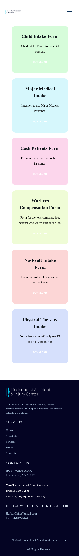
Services (10, 441)
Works (9, 447)
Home (9, 430)
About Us (11, 436)
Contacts (11, 453)
